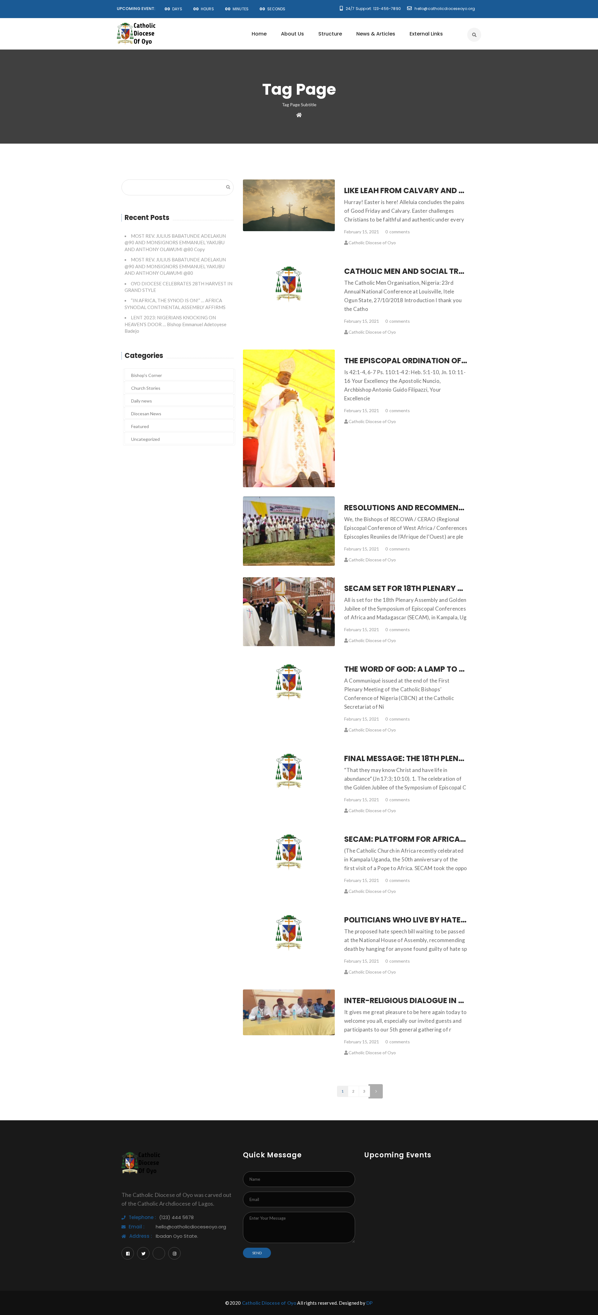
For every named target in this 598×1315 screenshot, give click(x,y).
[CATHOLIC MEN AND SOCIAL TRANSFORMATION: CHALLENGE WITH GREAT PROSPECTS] (289, 284)
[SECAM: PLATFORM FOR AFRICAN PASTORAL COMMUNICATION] (289, 852)
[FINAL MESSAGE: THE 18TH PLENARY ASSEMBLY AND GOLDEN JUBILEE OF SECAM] (289, 771)
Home (259, 33)
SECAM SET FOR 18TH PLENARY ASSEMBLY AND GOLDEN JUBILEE (460, 588)
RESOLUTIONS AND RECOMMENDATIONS (418, 508)
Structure (330, 33)
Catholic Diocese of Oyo (372, 242)
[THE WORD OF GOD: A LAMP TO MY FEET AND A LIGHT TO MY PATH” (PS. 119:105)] (289, 682)
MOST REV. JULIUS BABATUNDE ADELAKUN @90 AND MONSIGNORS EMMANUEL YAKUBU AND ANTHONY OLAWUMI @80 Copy (175, 242)
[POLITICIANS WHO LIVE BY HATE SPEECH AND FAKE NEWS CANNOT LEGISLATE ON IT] (289, 932)
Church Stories (145, 388)
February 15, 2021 (361, 231)
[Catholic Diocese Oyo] (136, 33)
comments (397, 231)
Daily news (141, 400)
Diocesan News (146, 413)
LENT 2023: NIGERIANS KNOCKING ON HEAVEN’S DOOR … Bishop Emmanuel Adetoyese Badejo (175, 324)
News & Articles (375, 33)
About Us (292, 33)
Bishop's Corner (146, 375)
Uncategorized (145, 439)
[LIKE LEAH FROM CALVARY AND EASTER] (289, 205)
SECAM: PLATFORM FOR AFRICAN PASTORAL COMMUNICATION (460, 839)
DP (369, 1303)
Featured (140, 426)
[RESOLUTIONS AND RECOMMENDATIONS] (289, 531)
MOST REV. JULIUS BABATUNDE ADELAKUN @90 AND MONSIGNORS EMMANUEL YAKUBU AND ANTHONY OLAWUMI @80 (175, 266)
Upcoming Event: (136, 9)
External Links (426, 33)
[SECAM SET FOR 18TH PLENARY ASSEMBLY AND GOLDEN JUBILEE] (289, 611)
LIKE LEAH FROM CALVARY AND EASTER (415, 190)
